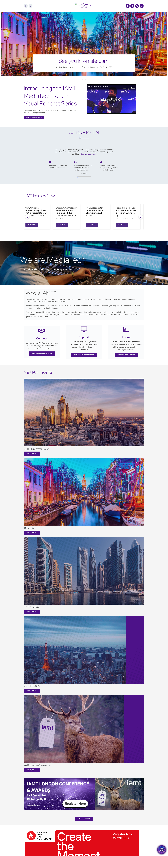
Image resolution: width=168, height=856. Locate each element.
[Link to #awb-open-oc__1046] (137, 6)
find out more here (88, 161)
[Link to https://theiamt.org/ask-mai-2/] (128, 6)
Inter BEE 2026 (32, 693)
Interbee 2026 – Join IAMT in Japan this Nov (84, 64)
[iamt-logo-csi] (84, 4)
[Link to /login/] (132, 6)
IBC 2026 (29, 535)
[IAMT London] (84, 786)
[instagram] (26, 6)
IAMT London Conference (37, 772)
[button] (83, 87)
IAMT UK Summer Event (36, 455)
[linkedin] (30, 6)
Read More (29, 232)
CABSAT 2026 (31, 614)
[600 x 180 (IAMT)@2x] (82, 836)
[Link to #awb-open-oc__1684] (142, 6)
